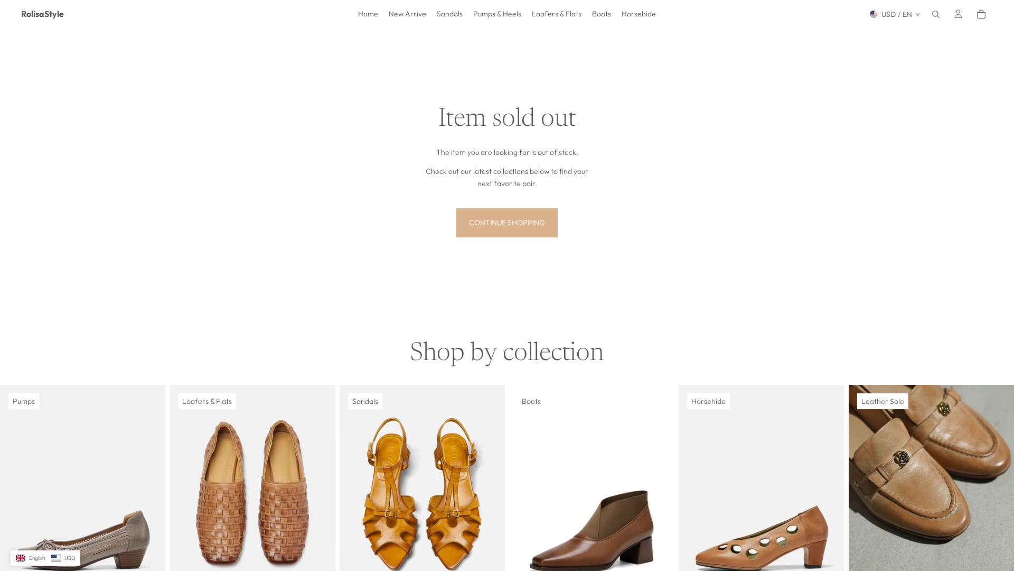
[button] (45, 558)
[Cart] (981, 14)
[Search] (935, 14)
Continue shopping (507, 222)
